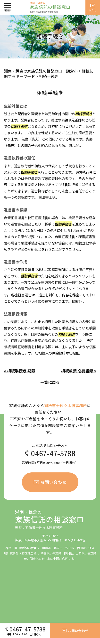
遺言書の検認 (15, 210)
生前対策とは (15, 106)
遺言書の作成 (15, 262)
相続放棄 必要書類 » (78, 371)
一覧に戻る (50, 382)
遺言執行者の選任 (19, 158)
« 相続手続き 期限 (19, 371)
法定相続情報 (15, 314)
